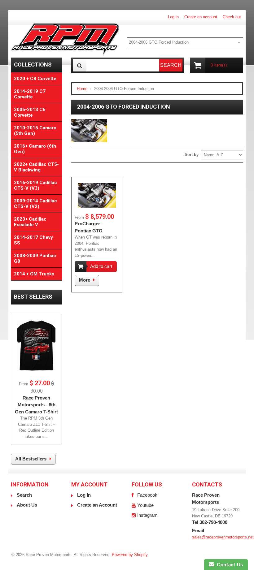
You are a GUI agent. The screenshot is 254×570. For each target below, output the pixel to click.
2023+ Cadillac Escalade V (30, 221)
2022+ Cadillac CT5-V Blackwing (36, 167)
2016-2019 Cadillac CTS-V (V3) (35, 185)
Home (82, 88)
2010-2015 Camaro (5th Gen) (35, 130)
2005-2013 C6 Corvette (30, 112)
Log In (84, 495)
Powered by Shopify (129, 554)
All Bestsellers (30, 458)
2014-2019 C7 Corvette (30, 94)
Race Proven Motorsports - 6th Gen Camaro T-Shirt (36, 404)
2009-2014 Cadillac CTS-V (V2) (35, 203)
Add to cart (101, 266)
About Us (27, 504)
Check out (232, 17)
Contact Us (228, 564)
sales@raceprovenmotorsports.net (223, 537)
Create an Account (97, 504)
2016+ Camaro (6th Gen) (35, 148)
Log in (173, 17)
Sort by (192, 154)
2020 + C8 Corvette (35, 78)
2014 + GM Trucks (34, 274)
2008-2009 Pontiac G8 (35, 258)
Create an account (200, 17)
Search (24, 495)
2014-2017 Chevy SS (33, 240)
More (84, 280)
